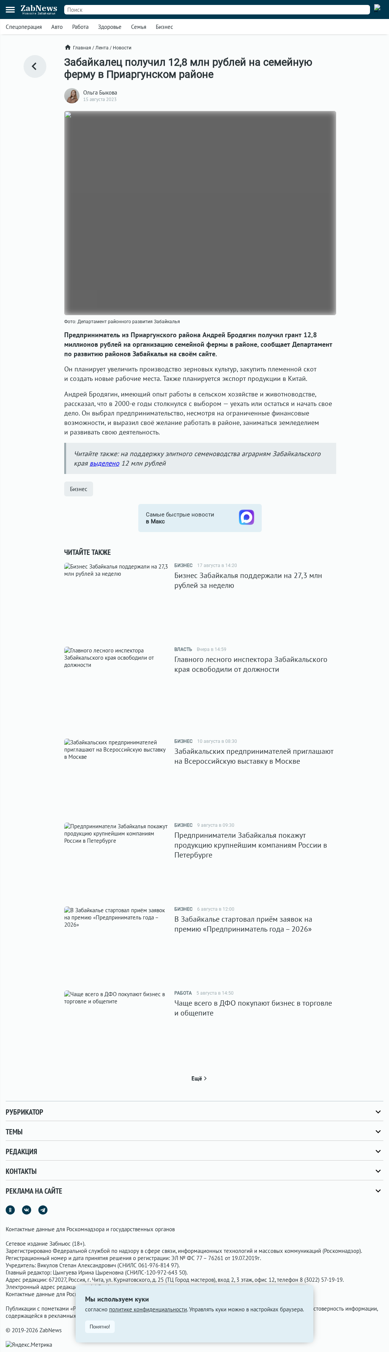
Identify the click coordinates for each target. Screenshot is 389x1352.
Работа (80, 26)
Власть (183, 649)
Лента (102, 48)
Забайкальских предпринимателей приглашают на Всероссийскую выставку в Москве (254, 756)
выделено (104, 463)
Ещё (196, 1078)
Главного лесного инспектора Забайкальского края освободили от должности (250, 664)
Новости (122, 48)
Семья (138, 26)
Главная (82, 48)
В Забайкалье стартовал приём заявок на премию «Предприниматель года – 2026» (243, 924)
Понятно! (100, 1327)
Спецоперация (24, 26)
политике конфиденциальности (148, 1309)
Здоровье (110, 26)
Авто (57, 26)
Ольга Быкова (100, 92)
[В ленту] (35, 66)
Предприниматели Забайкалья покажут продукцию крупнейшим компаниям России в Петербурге (250, 845)
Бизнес (164, 26)
